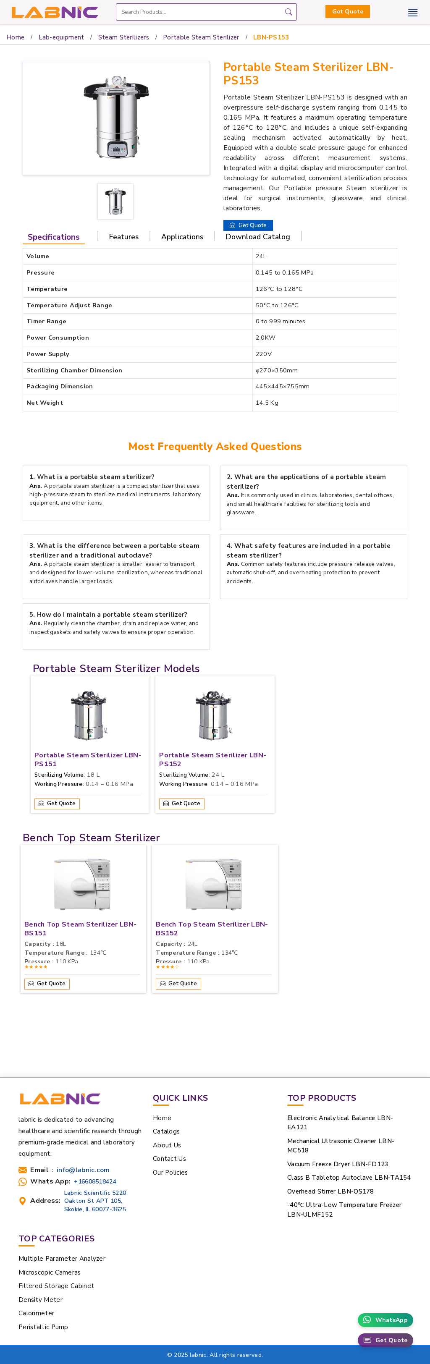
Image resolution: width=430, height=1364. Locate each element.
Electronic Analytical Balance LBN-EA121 (340, 1123)
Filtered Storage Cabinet (56, 1286)
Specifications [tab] (54, 237)
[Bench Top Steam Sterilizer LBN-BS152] (213, 886)
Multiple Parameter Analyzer (61, 1258)
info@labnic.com (83, 1170)
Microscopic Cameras (49, 1272)
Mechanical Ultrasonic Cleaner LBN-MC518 (340, 1146)
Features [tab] (124, 237)
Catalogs (166, 1131)
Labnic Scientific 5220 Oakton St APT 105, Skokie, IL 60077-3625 (95, 1201)
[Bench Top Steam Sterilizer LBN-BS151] (82, 886)
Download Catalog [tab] (258, 237)
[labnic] (54, 12)
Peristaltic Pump (43, 1327)
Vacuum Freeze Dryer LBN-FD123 (338, 1164)
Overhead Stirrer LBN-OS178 (330, 1191)
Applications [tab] (182, 237)
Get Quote (347, 12)
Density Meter (40, 1300)
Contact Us (169, 1159)
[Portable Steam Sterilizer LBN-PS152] (213, 717)
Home (15, 37)
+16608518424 (95, 1182)
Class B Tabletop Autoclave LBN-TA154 (349, 1177)
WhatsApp (391, 1320)
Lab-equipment (61, 37)
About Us (167, 1145)
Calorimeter (36, 1313)
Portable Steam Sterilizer (201, 37)
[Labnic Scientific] (59, 1102)
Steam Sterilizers (123, 37)
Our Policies (170, 1172)
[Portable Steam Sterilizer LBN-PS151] (89, 717)
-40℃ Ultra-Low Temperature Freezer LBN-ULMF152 (344, 1210)
